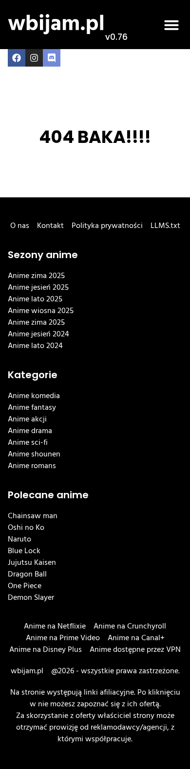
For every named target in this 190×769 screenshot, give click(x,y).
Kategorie (32, 375)
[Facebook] (16, 58)
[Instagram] (34, 58)
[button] (171, 24)
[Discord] (51, 58)
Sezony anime (43, 255)
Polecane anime (48, 495)
